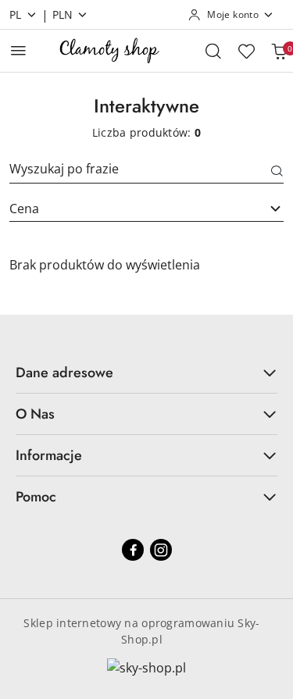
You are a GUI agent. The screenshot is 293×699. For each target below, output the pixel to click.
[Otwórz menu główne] (18, 50)
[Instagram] (161, 550)
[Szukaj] (277, 171)
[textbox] (127, 208)
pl (15, 14)
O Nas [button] (35, 414)
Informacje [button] (49, 455)
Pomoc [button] (36, 497)
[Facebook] (133, 550)
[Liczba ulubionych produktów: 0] (246, 51)
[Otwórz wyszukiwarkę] (213, 51)
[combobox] (146, 208)
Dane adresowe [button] (64, 372)
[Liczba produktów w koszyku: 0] (279, 51)
